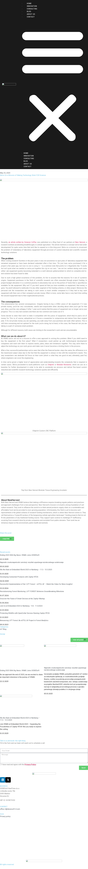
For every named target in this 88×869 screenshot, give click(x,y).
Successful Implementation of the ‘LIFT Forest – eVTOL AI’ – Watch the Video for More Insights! (36, 584)
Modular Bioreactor (64, 365)
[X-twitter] (8, 780)
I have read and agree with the (19, 764)
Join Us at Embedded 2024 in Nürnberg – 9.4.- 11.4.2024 (21, 606)
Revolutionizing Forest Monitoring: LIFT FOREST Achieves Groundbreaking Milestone (32, 591)
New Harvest (80, 242)
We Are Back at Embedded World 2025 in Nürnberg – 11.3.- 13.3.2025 (26, 570)
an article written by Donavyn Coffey (22, 242)
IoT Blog (3, 629)
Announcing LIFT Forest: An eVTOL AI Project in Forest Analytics (24, 620)
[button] (52, 85)
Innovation (32, 6)
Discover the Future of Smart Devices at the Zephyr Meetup (22, 599)
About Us (31, 14)
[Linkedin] (2, 780)
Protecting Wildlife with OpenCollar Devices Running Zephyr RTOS (25, 613)
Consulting (32, 9)
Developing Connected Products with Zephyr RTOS (19, 577)
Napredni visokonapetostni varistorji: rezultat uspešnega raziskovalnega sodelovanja (31, 562)
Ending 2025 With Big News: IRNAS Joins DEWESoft (19, 555)
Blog (29, 11)
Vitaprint (51, 365)
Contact (31, 17)
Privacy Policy (30, 764)
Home (29, 3)
